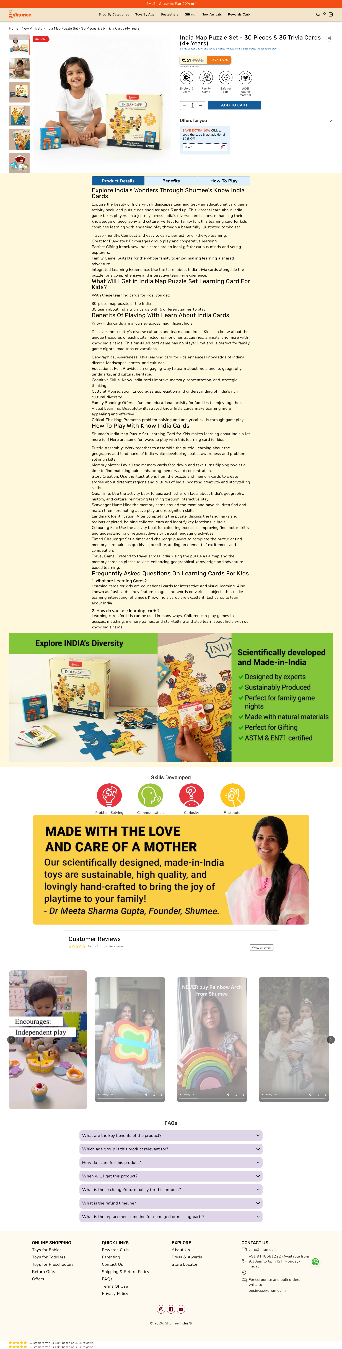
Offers (38, 1279)
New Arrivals (32, 28)
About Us (181, 1250)
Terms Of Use (115, 1286)
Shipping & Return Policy (125, 1271)
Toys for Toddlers (49, 1257)
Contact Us (112, 1264)
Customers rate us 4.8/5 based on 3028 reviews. (62, 1343)
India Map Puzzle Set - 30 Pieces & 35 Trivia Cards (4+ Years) (93, 28)
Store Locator (185, 1264)
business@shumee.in (267, 1290)
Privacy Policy (115, 1293)
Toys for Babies (47, 1250)
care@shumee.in (263, 1249)
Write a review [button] (261, 948)
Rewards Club (115, 1250)
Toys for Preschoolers (53, 1264)
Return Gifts (43, 1271)
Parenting (111, 1257)
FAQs (107, 1279)
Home (13, 28)
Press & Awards (187, 1257)
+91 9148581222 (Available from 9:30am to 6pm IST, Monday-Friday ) (279, 1261)
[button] (114, 14)
